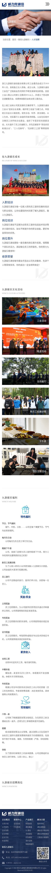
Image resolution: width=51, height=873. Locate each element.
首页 (14, 40)
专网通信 (29, 834)
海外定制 (29, 841)
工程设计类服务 (43, 837)
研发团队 (29, 824)
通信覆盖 (29, 827)
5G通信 (28, 831)
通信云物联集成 (43, 834)
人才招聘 (35, 40)
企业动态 (17, 824)
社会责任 (5, 841)
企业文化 (5, 837)
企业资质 (5, 831)
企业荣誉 (5, 834)
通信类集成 (41, 827)
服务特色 (40, 824)
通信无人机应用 (43, 831)
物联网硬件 (30, 844)
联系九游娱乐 (24, 40)
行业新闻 (17, 827)
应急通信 (29, 837)
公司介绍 (5, 824)
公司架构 (5, 827)
